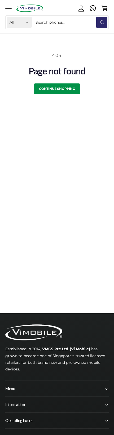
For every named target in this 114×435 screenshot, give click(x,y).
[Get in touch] (93, 8)
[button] (8, 8)
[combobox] (71, 22)
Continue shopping (57, 89)
